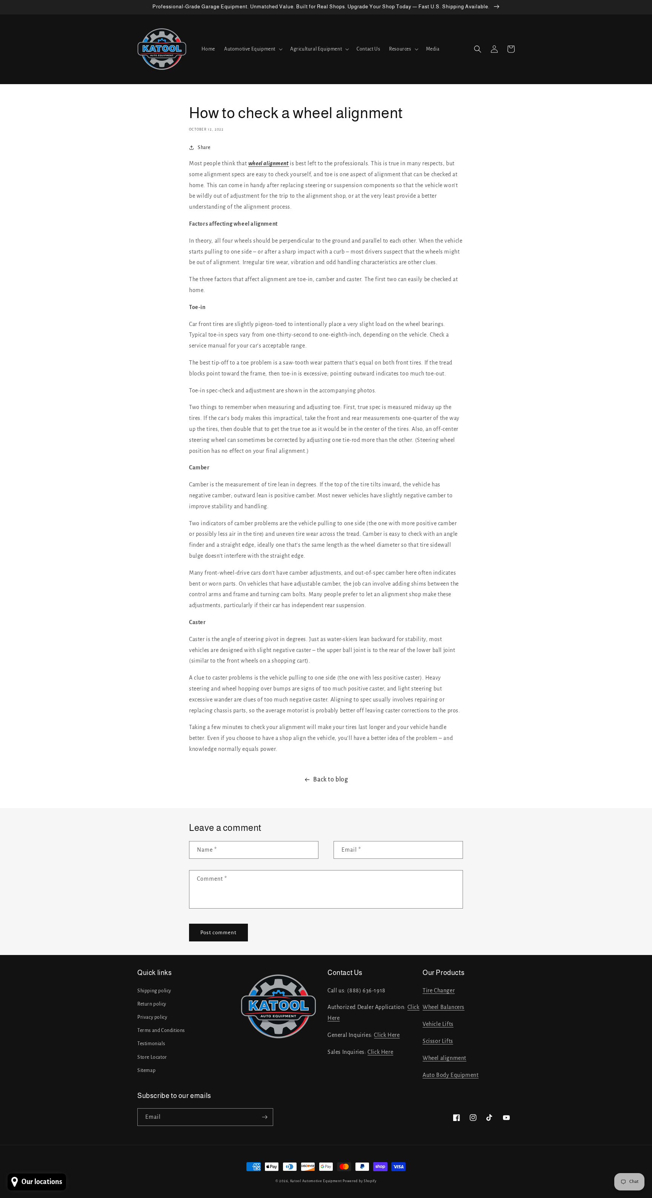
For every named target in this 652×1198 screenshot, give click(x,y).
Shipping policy (154, 990)
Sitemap (146, 1070)
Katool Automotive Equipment (316, 1181)
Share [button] (204, 147)
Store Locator (152, 1057)
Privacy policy (152, 1017)
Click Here (387, 1035)
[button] (253, 49)
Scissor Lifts (438, 1041)
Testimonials (151, 1043)
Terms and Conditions (161, 1030)
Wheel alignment (444, 1058)
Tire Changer (439, 990)
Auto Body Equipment (450, 1075)
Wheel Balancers (443, 1007)
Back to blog (330, 779)
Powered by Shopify (360, 1181)
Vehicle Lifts (438, 1024)
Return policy (151, 1004)
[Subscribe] (264, 1117)
